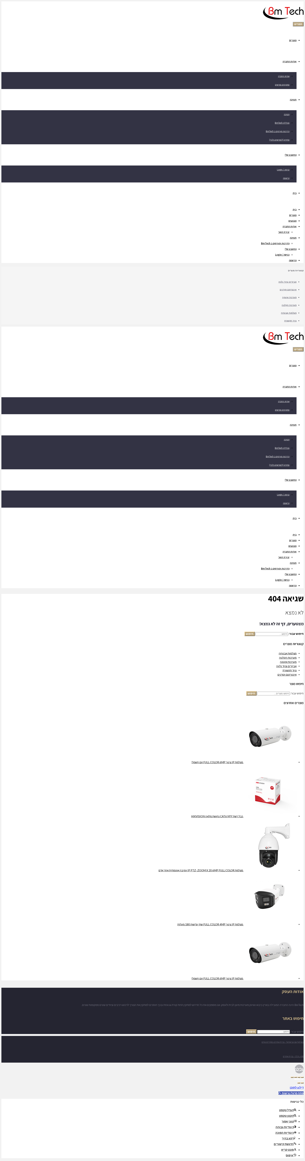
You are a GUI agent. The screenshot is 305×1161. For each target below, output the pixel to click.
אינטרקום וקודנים (288, 289)
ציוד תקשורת (290, 320)
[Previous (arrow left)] (302, 1082)
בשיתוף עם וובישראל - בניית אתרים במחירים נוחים (283, 1042)
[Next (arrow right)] (298, 1082)
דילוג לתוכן (297, 1087)
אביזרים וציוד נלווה (288, 281)
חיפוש (249, 634)
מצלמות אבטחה (289, 312)
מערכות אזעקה (289, 297)
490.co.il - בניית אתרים (293, 1056)
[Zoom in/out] (292, 1077)
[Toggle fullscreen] (295, 1077)
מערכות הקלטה (289, 305)
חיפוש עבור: (297, 693)
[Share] (298, 1077)
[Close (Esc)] (302, 1077)
